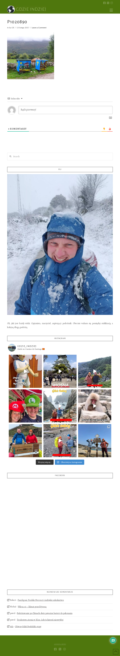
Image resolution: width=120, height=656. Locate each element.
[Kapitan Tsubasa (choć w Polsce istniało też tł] (25, 371)
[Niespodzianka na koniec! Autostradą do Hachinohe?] (94, 371)
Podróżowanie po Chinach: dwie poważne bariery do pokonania (44, 613)
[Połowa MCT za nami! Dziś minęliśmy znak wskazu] (94, 440)
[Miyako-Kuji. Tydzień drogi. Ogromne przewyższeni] (60, 406)
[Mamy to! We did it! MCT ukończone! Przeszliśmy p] (25, 440)
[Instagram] (111, 3)
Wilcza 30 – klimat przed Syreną (32, 606)
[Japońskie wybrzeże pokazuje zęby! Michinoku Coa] (60, 440)
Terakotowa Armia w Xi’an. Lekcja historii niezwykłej (40, 619)
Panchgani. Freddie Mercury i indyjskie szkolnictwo (41, 600)
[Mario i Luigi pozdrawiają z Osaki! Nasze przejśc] (25, 406)
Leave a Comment (39, 28)
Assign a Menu (60, 644)
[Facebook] (104, 3)
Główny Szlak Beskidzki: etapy (28, 626)
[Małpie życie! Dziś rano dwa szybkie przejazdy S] (94, 406)
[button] (111, 10)
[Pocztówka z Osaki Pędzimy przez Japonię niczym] (60, 371)
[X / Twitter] (108, 3)
